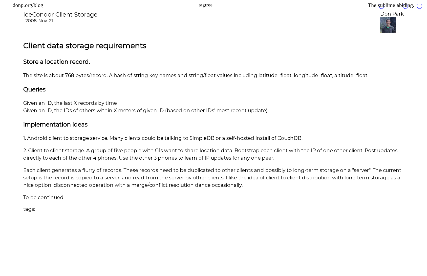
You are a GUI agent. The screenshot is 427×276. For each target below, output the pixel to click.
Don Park (392, 14)
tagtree (206, 4)
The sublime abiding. (391, 5)
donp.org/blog (28, 5)
